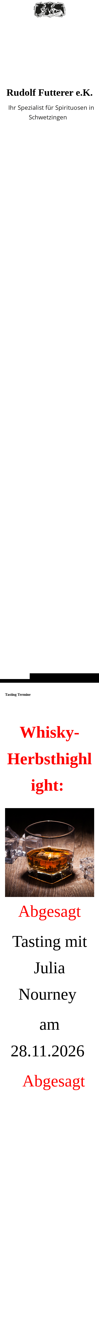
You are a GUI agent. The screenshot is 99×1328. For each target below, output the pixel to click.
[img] (49, 350)
